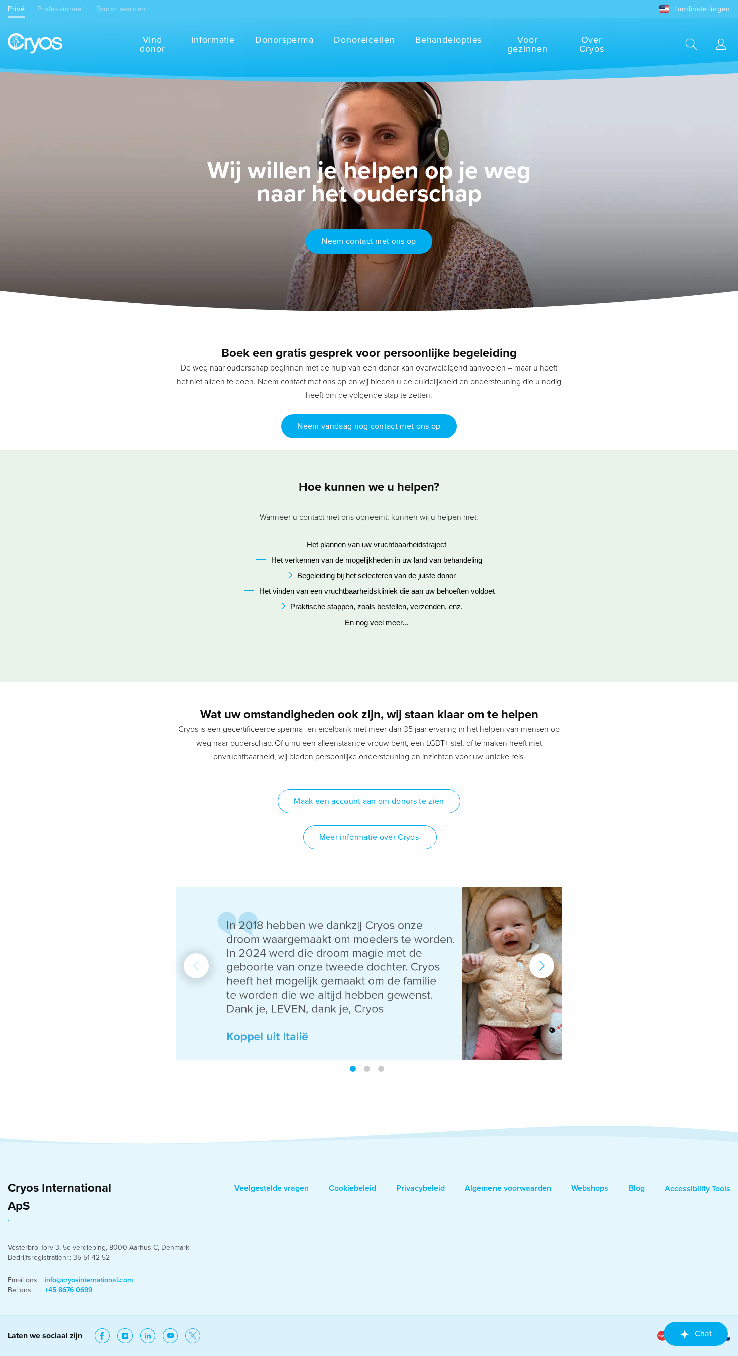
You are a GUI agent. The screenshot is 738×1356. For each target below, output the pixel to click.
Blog (637, 1188)
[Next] (541, 965)
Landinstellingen (702, 9)
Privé (16, 9)
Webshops (589, 1188)
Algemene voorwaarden (508, 1188)
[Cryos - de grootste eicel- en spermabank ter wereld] (35, 44)
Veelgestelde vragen (271, 1188)
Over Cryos (591, 44)
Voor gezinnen (527, 44)
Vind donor (152, 44)
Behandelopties (448, 39)
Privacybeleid (420, 1188)
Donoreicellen (364, 39)
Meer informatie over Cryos (370, 837)
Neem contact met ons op (369, 241)
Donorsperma (284, 39)
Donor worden (121, 9)
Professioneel (60, 9)
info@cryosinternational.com (89, 1280)
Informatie (213, 39)
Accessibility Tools (697, 1189)
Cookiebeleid (352, 1188)
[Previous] (196, 965)
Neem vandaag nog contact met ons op (368, 426)
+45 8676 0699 (68, 1290)
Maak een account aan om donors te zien (369, 801)
